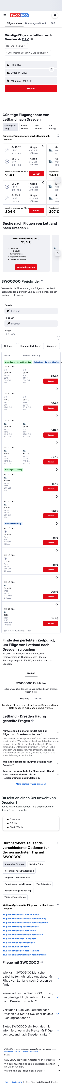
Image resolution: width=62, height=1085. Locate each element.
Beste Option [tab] (24, 127)
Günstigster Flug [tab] (10, 127)
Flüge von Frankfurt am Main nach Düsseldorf (25, 922)
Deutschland (17, 1082)
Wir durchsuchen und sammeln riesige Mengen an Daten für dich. (29, 1065)
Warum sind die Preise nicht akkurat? (24, 1070)
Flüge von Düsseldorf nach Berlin (19, 930)
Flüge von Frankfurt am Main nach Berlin (23, 934)
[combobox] (34, 311)
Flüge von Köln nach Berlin (16, 946)
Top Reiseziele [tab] (43, 884)
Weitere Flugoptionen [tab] (15, 897)
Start (6, 1082)
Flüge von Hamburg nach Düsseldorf (21, 926)
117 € (25, 39)
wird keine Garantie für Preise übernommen (21, 1051)
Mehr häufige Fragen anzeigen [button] (31, 784)
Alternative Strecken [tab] (14, 864)
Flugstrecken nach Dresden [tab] (18, 884)
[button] (5, 15)
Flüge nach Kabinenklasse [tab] (17, 877)
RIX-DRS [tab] (31, 673)
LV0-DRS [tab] (24, 698)
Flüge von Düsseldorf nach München (21, 914)
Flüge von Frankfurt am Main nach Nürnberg (25, 954)
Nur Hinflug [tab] (52, 127)
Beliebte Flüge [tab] (36, 864)
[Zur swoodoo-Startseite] (19, 15)
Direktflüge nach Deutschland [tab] (19, 871)
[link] (26, 267)
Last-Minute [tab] (38, 127)
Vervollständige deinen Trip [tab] (18, 890)
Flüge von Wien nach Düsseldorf (19, 942)
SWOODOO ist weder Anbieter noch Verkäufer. (29, 1059)
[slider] (58, 338)
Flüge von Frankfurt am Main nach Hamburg (24, 918)
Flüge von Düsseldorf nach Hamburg (21, 950)
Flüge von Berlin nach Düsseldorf (19, 938)
